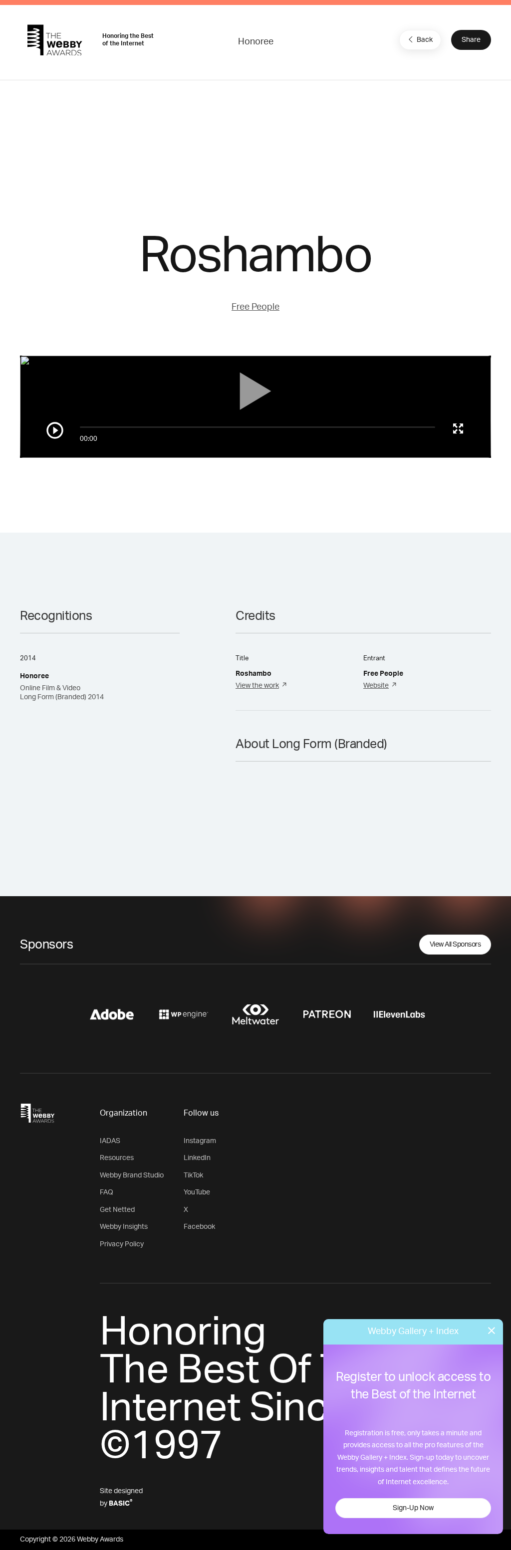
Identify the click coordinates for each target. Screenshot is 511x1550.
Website (376, 685)
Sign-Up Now (413, 1508)
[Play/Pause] (55, 430)
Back (425, 39)
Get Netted (117, 1209)
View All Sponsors (455, 944)
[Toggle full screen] (458, 428)
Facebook (199, 1226)
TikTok (193, 1175)
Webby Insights (124, 1226)
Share (471, 39)
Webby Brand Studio (132, 1175)
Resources (117, 1158)
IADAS (110, 1141)
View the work (257, 685)
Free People (255, 307)
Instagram (200, 1141)
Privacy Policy (122, 1244)
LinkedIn (197, 1158)
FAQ (106, 1192)
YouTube (197, 1192)
